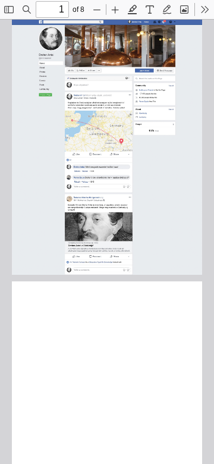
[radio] (132, 9)
